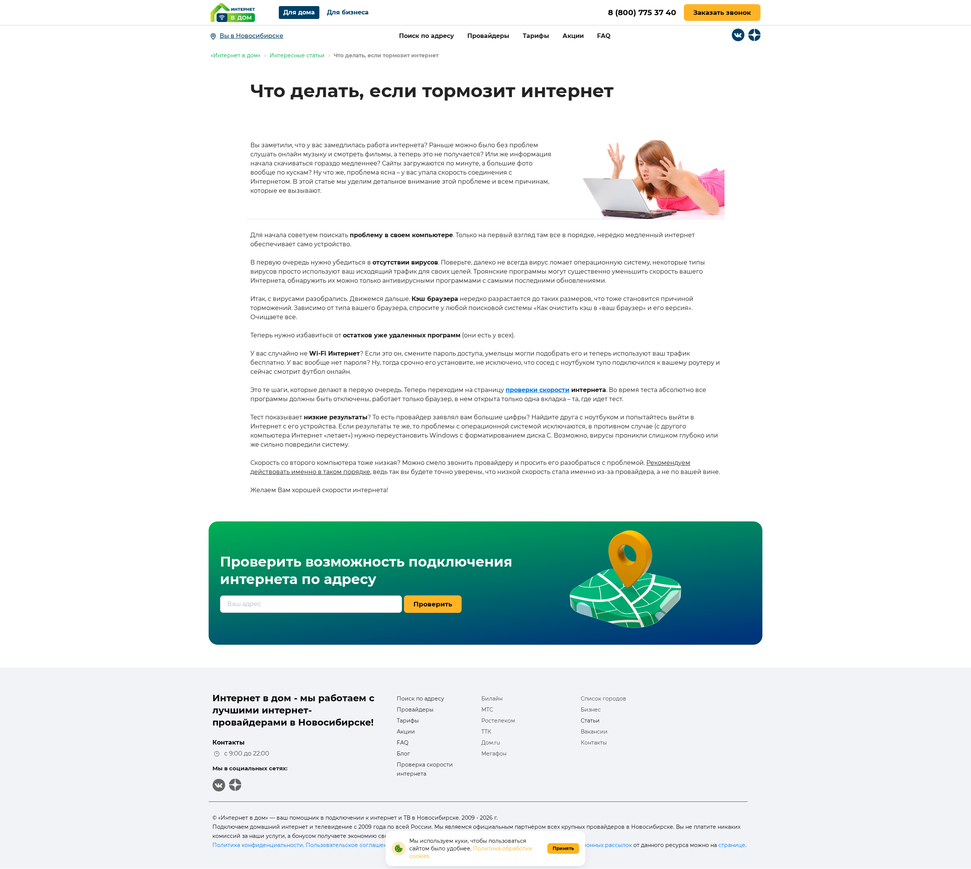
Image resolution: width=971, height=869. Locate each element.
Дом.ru (490, 742)
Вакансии (594, 731)
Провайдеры (488, 35)
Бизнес (591, 709)
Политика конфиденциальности (257, 845)
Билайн (492, 698)
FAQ (604, 35)
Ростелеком (498, 720)
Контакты (594, 742)
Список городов (603, 698)
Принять (563, 848)
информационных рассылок (592, 845)
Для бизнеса (348, 12)
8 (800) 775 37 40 (642, 12)
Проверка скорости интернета (425, 769)
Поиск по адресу (426, 35)
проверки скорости (537, 390)
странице (731, 845)
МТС (487, 709)
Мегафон (493, 753)
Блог (403, 753)
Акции (573, 35)
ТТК (486, 731)
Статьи (590, 720)
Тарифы (536, 35)
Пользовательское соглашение (350, 845)
